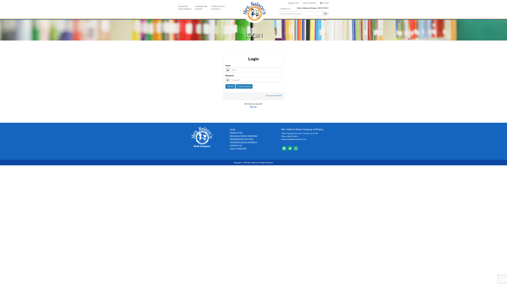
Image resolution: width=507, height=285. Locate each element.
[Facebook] (284, 148)
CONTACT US (285, 9)
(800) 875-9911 (323, 8)
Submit (230, 86)
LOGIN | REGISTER (309, 3)
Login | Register (238, 148)
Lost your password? (274, 95)
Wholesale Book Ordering (184, 7)
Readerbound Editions (201, 7)
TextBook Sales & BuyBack (243, 142)
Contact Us (236, 145)
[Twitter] (290, 148)
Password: (229, 75)
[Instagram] (296, 148)
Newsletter (236, 133)
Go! (325, 13)
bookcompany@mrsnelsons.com (293, 139)
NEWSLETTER (293, 3)
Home (232, 129)
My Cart (325, 3)
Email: (228, 65)
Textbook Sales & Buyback (218, 7)
